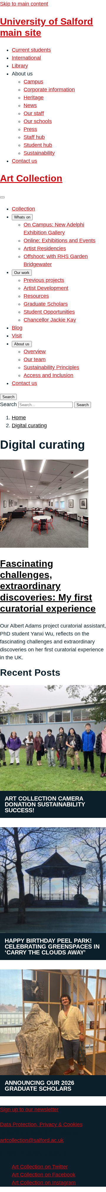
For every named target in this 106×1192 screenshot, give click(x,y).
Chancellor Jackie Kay (50, 320)
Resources (36, 296)
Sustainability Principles (51, 367)
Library (20, 66)
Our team (35, 359)
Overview (35, 351)
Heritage (34, 97)
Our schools (38, 121)
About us (21, 344)
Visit (17, 336)
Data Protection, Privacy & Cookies (41, 1124)
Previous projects (44, 280)
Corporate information (49, 90)
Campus (33, 82)
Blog (17, 328)
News (30, 105)
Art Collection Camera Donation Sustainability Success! (45, 804)
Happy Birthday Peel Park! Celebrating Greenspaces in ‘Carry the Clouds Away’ (52, 946)
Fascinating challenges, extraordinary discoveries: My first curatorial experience (48, 586)
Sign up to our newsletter (29, 1109)
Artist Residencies (45, 248)
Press (30, 129)
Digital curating (29, 425)
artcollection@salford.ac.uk (32, 1140)
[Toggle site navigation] (2, 197)
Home (19, 418)
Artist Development (46, 288)
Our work (21, 272)
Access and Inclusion (48, 375)
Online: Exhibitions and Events (59, 240)
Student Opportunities (49, 312)
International (26, 58)
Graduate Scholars (46, 304)
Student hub (38, 145)
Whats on (22, 217)
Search (8, 404)
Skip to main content (24, 4)
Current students (31, 50)
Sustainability (39, 153)
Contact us (24, 161)
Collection (23, 209)
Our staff (34, 113)
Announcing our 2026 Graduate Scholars (39, 1086)
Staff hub (34, 137)
